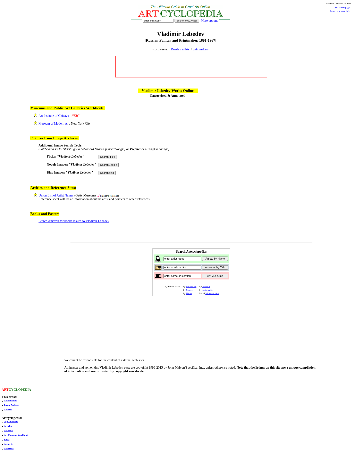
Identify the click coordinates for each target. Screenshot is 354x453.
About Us (8, 444)
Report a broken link (340, 11)
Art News (8, 430)
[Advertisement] (191, 67)
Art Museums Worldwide (16, 435)
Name (189, 293)
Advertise (9, 448)
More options (209, 20)
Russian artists (180, 49)
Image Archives (11, 405)
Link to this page (342, 7)
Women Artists (212, 293)
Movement (191, 286)
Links (6, 439)
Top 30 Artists (11, 421)
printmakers (201, 49)
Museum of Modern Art (54, 123)
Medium (206, 286)
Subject (189, 290)
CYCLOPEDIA (20, 389)
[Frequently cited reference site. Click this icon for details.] (108, 195)
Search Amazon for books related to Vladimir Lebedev (74, 221)
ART (5, 389)
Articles (8, 409)
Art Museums (10, 400)
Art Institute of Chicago (54, 115)
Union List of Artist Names (56, 195)
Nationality (207, 290)
